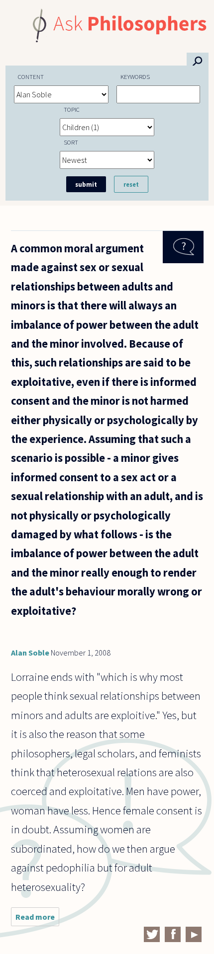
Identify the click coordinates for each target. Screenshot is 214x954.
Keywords (135, 76)
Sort (71, 142)
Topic (72, 109)
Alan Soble (30, 653)
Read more (37, 919)
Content (31, 76)
